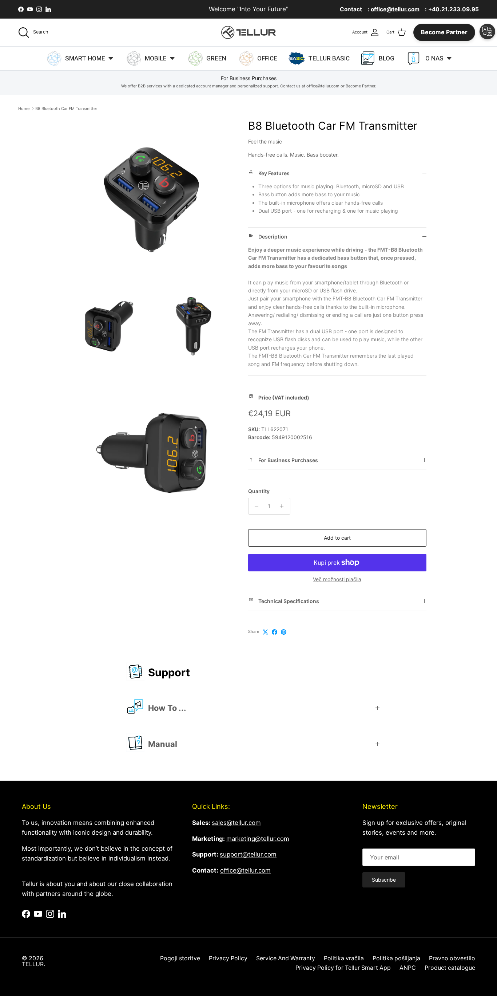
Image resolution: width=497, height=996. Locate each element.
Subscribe (384, 880)
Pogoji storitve (180, 958)
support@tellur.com (248, 854)
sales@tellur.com (236, 822)
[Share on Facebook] (274, 632)
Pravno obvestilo (452, 958)
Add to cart (337, 538)
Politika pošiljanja (396, 958)
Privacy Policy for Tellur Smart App (343, 967)
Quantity (259, 491)
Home (23, 108)
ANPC (407, 967)
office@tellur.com (245, 870)
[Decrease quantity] (255, 506)
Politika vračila (344, 958)
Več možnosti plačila (337, 579)
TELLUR (33, 964)
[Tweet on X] (265, 632)
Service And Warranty (285, 958)
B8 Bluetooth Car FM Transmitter (66, 108)
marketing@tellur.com (257, 838)
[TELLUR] (248, 32)
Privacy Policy (228, 958)
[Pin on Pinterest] (283, 632)
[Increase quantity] (283, 506)
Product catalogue (450, 967)
